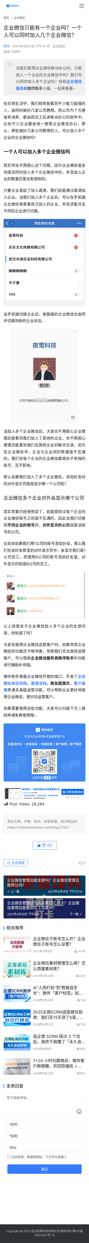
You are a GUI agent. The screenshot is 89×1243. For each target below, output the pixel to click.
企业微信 (59, 46)
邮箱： (15, 1136)
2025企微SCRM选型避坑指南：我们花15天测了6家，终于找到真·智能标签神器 (58, 1015)
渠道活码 (39, 683)
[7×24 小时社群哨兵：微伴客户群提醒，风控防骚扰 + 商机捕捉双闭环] (17, 1066)
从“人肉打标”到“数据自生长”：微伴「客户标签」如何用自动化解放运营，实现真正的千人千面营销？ (59, 990)
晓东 (7, 46)
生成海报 (17, 863)
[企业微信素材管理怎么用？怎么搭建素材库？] (17, 969)
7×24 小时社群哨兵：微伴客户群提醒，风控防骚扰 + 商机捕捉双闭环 (58, 1063)
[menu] (82, 6)
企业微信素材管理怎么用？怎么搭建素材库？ (59, 966)
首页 (6, 18)
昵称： (15, 1124)
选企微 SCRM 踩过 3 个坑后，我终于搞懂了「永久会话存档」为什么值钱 (59, 1039)
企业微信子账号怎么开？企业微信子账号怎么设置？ (59, 941)
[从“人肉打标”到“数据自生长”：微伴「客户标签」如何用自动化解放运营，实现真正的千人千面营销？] (17, 993)
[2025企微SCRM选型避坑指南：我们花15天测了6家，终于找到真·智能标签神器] (17, 1017)
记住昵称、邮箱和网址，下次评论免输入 (38, 1157)
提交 (44, 1169)
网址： (15, 1147)
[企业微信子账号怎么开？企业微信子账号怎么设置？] (17, 944)
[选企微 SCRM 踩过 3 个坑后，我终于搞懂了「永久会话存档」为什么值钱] (17, 1042)
